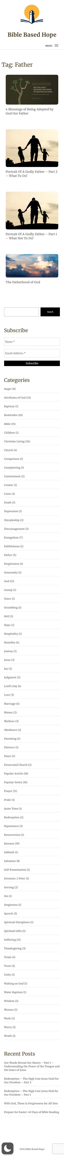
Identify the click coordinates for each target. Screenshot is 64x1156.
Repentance (11, 826)
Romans (9, 843)
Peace (7, 756)
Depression (11, 511)
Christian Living (14, 441)
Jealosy (8, 651)
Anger (8, 389)
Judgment (10, 677)
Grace (7, 598)
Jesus (7, 660)
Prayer (8, 791)
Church (8, 450)
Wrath (8, 1036)
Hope (7, 625)
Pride (7, 800)
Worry (8, 1027)
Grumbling (11, 607)
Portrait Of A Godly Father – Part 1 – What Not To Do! (31, 236)
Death (8, 502)
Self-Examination (15, 869)
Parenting (10, 738)
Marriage (10, 703)
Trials (7, 957)
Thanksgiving (13, 948)
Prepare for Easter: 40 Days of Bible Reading (31, 1112)
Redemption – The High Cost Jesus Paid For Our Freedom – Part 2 (31, 1080)
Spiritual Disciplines (17, 922)
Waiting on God (14, 983)
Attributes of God (15, 397)
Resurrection (12, 835)
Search (50, 312)
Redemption (12, 817)
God (6, 581)
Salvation (10, 861)
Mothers (9, 721)
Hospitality (11, 633)
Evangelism (11, 537)
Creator (8, 485)
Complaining (12, 467)
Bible (7, 424)
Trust (7, 966)
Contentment (12, 476)
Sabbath (9, 852)
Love (7, 695)
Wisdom (9, 1001)
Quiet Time (11, 808)
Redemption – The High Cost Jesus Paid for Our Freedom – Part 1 (31, 1093)
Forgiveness (11, 563)
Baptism (9, 406)
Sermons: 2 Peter (14, 878)
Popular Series (13, 782)
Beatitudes (10, 415)
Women (9, 1009)
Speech (8, 913)
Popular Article (13, 773)
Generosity (11, 572)
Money (8, 712)
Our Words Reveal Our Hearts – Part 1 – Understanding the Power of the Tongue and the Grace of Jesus (32, 1066)
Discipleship (12, 520)
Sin (6, 896)
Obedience (10, 730)
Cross (7, 493)
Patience (9, 747)
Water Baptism (13, 992)
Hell (6, 616)
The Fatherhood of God (23, 282)
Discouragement (14, 529)
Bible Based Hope (32, 34)
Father (8, 555)
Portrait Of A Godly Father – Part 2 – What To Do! (31, 174)
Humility (9, 642)
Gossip (8, 590)
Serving (9, 887)
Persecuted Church (16, 765)
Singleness (11, 905)
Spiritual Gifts (13, 931)
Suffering (10, 939)
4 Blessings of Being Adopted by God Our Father (29, 111)
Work (7, 1018)
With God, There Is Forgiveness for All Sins (31, 1103)
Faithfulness (12, 546)
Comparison (11, 459)
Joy (6, 668)
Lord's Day (10, 686)
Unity (7, 974)
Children (9, 432)
